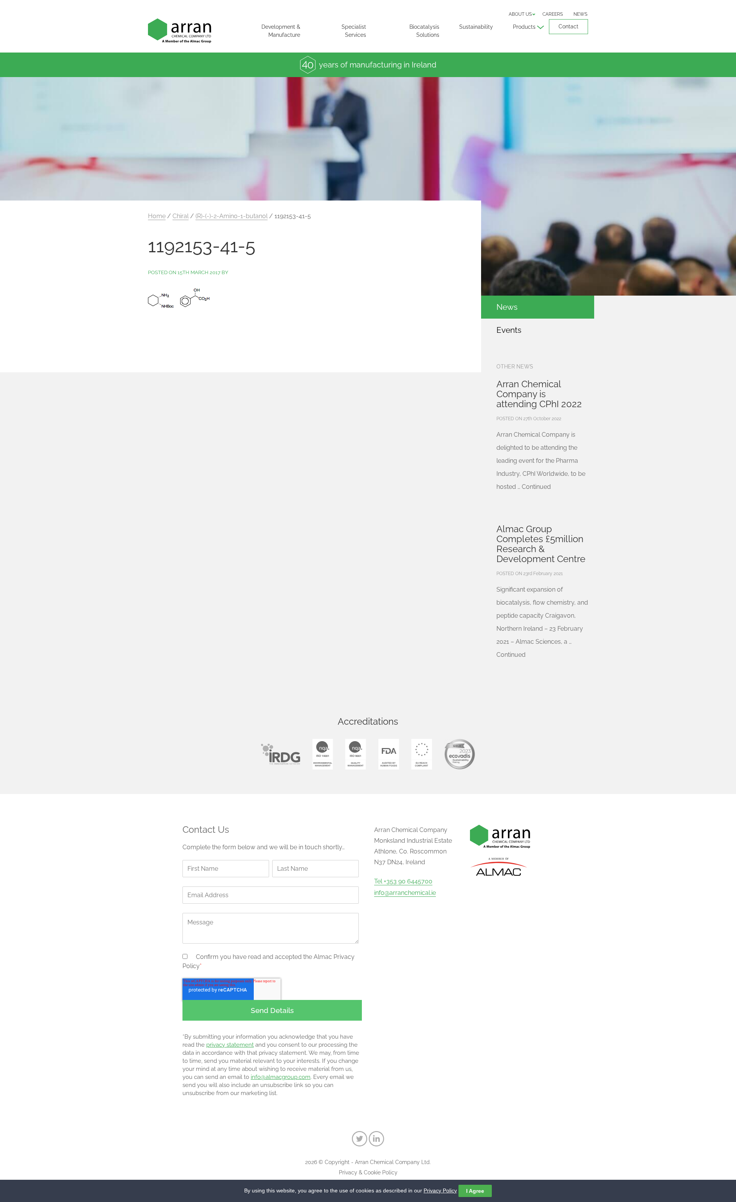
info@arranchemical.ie (405, 893)
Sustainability (476, 27)
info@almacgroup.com (280, 1077)
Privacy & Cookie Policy (368, 1172)
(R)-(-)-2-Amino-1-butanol (232, 216)
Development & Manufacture (280, 31)
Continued (536, 486)
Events (508, 330)
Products (524, 27)
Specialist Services (354, 31)
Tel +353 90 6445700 (403, 881)
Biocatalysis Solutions (424, 31)
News (580, 14)
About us (520, 14)
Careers (552, 14)
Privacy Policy (440, 1190)
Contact (568, 26)
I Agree (475, 1191)
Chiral (180, 216)
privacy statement (230, 1044)
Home (157, 216)
